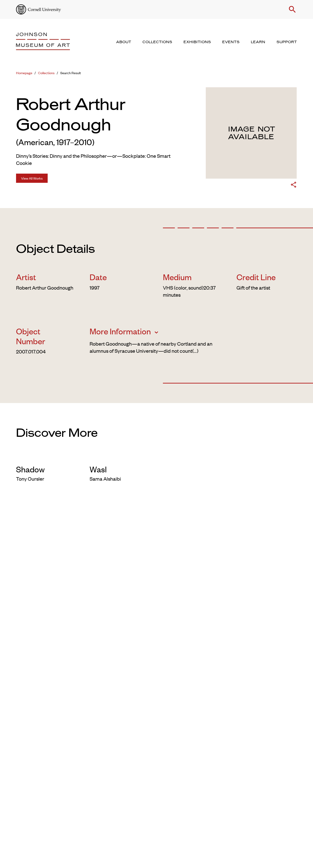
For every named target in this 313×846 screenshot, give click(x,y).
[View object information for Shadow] (46, 457)
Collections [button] (157, 42)
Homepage (24, 72)
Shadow (30, 469)
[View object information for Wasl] (120, 457)
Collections (46, 72)
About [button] (123, 42)
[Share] (293, 185)
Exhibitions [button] (197, 42)
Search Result (70, 72)
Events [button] (231, 42)
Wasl (98, 469)
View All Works (32, 178)
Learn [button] (258, 42)
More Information (121, 331)
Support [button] (287, 42)
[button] (292, 9)
